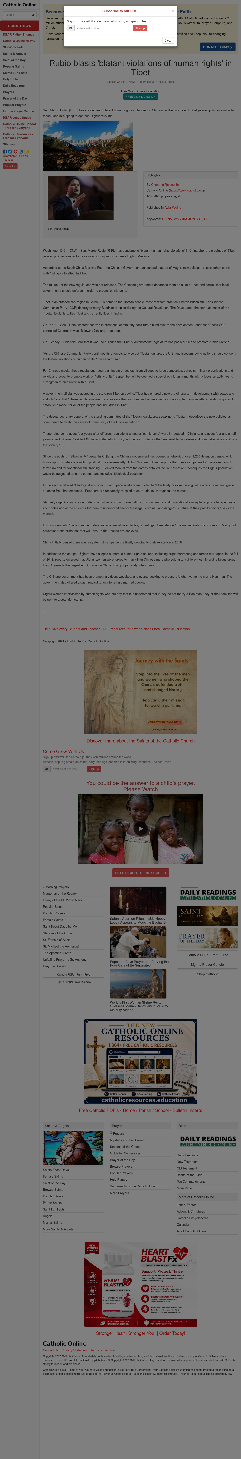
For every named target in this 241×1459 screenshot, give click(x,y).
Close (168, 40)
